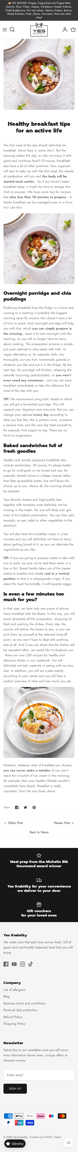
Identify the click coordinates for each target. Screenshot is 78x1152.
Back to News (39, 832)
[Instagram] (22, 964)
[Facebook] (5, 964)
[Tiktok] (30, 964)
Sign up (15, 1089)
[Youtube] (14, 964)
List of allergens (14, 989)
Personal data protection (20, 1010)
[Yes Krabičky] (39, 30)
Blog (6, 996)
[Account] (63, 29)
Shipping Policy (14, 1023)
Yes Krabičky (20, 1137)
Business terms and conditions (24, 1003)
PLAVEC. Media (52, 1137)
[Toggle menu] (5, 29)
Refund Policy (12, 1017)
